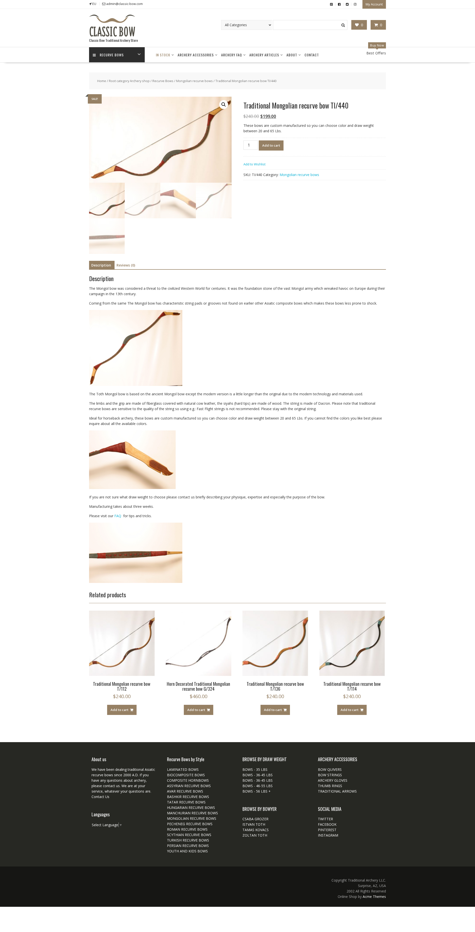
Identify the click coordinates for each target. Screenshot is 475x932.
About (291, 54)
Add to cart (271, 145)
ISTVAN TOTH (253, 824)
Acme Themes (374, 896)
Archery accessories (196, 54)
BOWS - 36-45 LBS (257, 775)
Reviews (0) (126, 265)
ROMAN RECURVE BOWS (187, 829)
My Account (374, 4)
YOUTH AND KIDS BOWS (187, 851)
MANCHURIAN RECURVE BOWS (192, 813)
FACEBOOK (327, 824)
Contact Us (100, 796)
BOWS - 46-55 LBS (257, 785)
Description (101, 265)
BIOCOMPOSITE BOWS (186, 775)
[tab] (101, 265)
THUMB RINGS (330, 785)
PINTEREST (327, 829)
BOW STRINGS (330, 775)
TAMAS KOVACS (255, 829)
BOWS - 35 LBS (254, 769)
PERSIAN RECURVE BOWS (188, 845)
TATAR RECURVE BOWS (186, 802)
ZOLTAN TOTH (254, 835)
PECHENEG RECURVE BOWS (190, 823)
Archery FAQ (231, 54)
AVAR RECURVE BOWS (185, 791)
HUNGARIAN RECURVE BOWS (191, 807)
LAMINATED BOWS (183, 769)
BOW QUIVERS (330, 769)
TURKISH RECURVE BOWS (188, 840)
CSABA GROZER (255, 819)
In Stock (163, 54)
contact (108, 785)
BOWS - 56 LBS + (256, 791)
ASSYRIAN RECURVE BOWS (189, 785)
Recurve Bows (112, 54)
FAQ (118, 515)
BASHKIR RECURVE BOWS (188, 796)
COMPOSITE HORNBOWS (188, 780)
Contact (312, 54)
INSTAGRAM (328, 835)
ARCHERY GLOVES (332, 780)
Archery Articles (264, 54)
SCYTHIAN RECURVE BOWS (189, 834)
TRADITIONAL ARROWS (337, 791)
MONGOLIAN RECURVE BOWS (191, 818)
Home (101, 81)
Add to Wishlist (254, 164)
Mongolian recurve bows (194, 81)
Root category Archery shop (129, 81)
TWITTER (325, 819)
